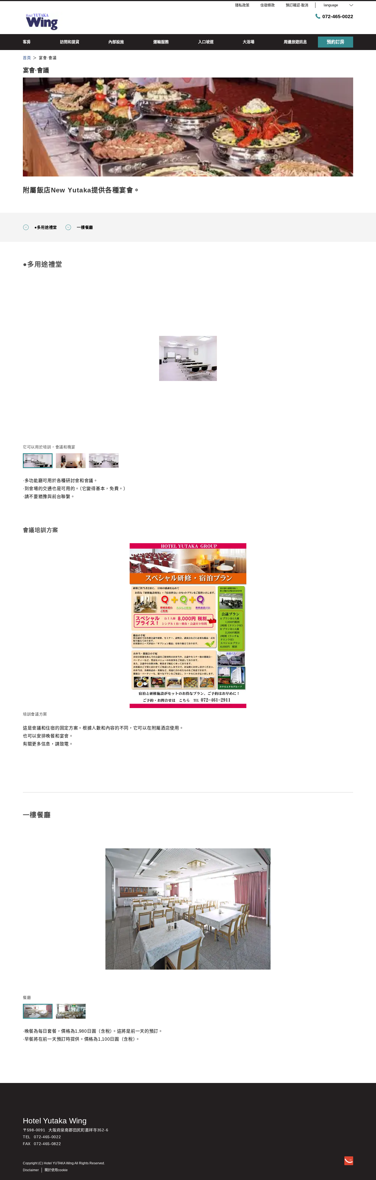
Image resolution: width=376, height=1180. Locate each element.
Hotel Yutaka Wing (55, 1121)
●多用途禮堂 (45, 227)
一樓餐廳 (85, 227)
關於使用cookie (56, 1170)
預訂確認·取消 (297, 5)
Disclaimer (31, 1170)
